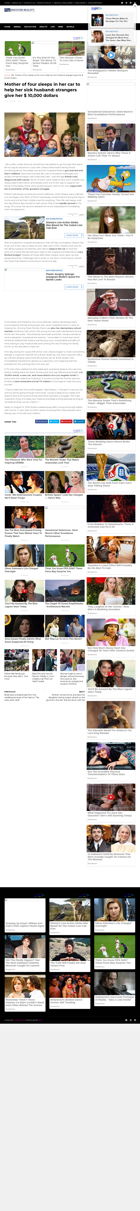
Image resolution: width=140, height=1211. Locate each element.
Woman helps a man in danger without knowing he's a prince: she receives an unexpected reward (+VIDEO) (72, 678)
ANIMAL (17, 27)
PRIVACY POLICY (44, 3)
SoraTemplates (19, 1020)
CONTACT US (29, 3)
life (12, 75)
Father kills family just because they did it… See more (16, 676)
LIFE (53, 27)
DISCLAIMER (80, 3)
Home (7, 27)
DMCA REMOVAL (95, 3)
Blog (40, 1020)
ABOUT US (16, 3)
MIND (60, 27)
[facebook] (122, 3)
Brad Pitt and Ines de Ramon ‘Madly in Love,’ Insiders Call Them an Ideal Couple (43, 677)
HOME (7, 3)
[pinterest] (126, 3)
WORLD (70, 27)
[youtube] (135, 3)
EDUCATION (30, 27)
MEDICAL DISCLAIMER (63, 3)
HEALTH (43, 27)
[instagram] (130, 3)
